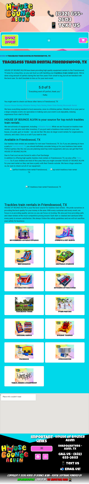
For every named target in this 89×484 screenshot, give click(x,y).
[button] (10, 40)
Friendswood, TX (19, 146)
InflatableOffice (25, 479)
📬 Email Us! (70, 469)
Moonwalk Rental (70, 105)
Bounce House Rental (13, 105)
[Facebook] (38, 457)
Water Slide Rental (54, 105)
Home (3, 56)
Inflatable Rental (29, 105)
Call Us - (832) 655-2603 (70, 456)
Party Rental (41, 105)
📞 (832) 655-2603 (65, 17)
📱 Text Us (65, 26)
